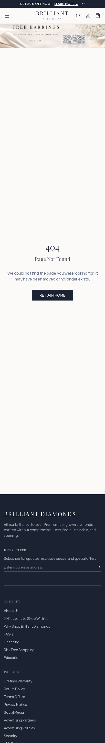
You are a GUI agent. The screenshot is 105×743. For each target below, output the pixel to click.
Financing (11, 646)
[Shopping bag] (97, 19)
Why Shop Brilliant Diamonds (27, 630)
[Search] (78, 19)
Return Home (52, 299)
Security (10, 739)
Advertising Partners (20, 724)
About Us (11, 614)
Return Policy (14, 692)
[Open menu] (7, 19)
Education (12, 661)
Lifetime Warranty (18, 685)
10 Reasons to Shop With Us (26, 622)
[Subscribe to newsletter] (99, 571)
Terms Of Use (14, 700)
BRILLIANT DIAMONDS (40, 518)
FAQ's (8, 638)
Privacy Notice (15, 708)
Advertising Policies (19, 732)
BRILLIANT (52, 19)
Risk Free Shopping (19, 653)
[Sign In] (87, 19)
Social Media (14, 716)
